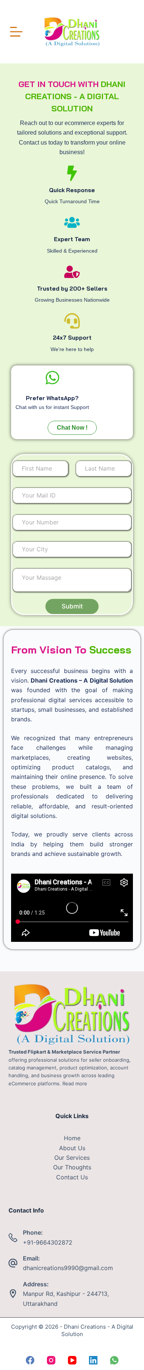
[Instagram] (51, 1360)
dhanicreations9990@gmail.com (68, 1268)
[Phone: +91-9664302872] (12, 1237)
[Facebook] (30, 1360)
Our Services (72, 1157)
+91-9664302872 (47, 1242)
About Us (72, 1148)
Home (72, 1138)
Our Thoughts (72, 1167)
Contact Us (72, 1177)
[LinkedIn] (93, 1360)
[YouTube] (72, 1360)
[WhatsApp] (114, 1360)
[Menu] (16, 31)
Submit (72, 606)
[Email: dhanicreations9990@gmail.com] (12, 1263)
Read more (74, 1083)
